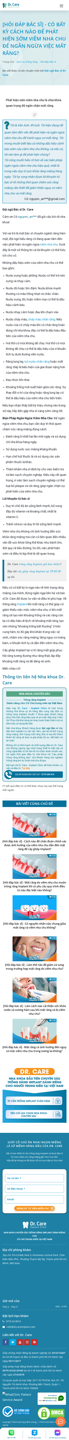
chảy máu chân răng (41, 319)
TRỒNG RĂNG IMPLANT (40, 1232)
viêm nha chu (49, 244)
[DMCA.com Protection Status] (51, 1413)
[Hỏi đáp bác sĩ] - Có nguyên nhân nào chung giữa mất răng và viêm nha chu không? (34, 925)
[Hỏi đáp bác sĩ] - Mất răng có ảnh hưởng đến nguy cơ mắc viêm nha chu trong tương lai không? (34, 1049)
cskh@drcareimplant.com (21, 1326)
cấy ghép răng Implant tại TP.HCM (39, 571)
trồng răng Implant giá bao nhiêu (39, 564)
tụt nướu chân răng (37, 361)
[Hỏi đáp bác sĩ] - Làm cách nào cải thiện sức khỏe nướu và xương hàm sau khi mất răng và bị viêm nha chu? (34, 1010)
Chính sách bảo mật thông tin (52, 1422)
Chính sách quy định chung (24, 1422)
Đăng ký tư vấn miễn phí (33, 1208)
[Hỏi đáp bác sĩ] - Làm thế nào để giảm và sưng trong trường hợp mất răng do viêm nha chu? (34, 967)
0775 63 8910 (13, 1321)
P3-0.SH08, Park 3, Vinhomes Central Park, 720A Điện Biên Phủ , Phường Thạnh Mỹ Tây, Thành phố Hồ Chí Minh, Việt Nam (34, 1259)
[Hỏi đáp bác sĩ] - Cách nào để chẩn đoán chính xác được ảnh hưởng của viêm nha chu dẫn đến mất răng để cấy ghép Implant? (34, 845)
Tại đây (26, 768)
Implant (22, 604)
